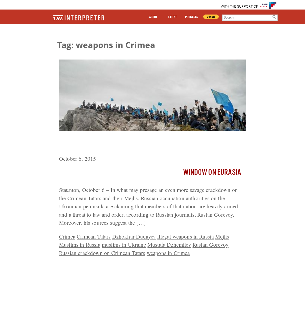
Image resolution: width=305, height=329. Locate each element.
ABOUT (153, 17)
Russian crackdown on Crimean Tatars (102, 252)
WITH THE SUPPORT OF (239, 6)
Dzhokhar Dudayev (134, 236)
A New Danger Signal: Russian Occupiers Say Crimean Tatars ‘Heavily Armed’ (142, 144)
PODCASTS (191, 17)
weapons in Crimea (168, 252)
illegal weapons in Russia (185, 236)
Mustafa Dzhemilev (169, 244)
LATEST (172, 17)
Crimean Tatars (94, 236)
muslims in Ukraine (124, 244)
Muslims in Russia (79, 244)
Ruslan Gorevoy (211, 244)
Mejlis (222, 236)
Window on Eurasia (212, 172)
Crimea (67, 236)
